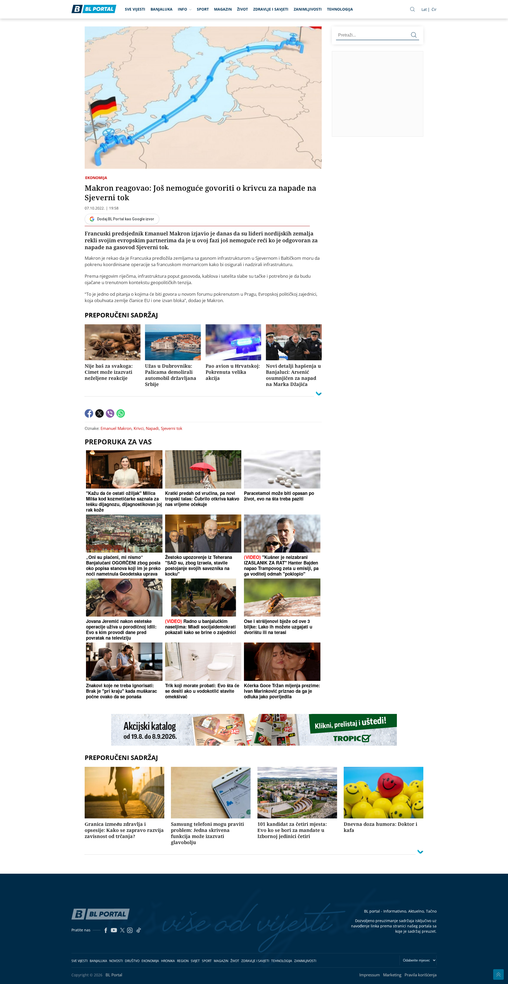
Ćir (434, 9)
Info (182, 9)
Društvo (132, 961)
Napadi (152, 428)
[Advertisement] (420, 94)
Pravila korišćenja (421, 974)
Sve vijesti (135, 9)
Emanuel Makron (116, 428)
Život (242, 9)
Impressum (369, 974)
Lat (424, 9)
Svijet (195, 961)
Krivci (139, 428)
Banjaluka (162, 9)
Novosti (116, 961)
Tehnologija (340, 9)
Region (183, 961)
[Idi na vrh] (498, 974)
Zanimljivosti (308, 9)
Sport (203, 9)
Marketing (392, 974)
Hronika (168, 961)
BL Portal (114, 974)
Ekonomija (96, 177)
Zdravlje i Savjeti (270, 9)
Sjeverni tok (171, 428)
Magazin (223, 9)
